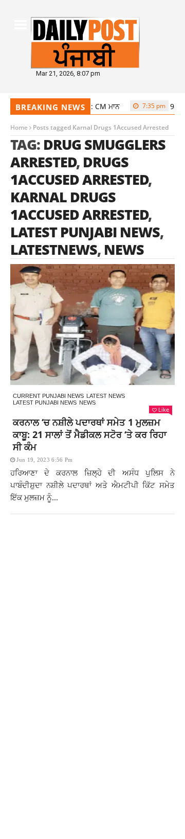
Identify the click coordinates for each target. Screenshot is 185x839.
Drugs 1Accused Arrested (79, 170)
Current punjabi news (48, 396)
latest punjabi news (85, 231)
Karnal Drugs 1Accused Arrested (79, 205)
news (124, 249)
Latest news (105, 396)
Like (163, 409)
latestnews (53, 249)
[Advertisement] (92, 636)
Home (19, 127)
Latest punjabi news (45, 402)
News (87, 402)
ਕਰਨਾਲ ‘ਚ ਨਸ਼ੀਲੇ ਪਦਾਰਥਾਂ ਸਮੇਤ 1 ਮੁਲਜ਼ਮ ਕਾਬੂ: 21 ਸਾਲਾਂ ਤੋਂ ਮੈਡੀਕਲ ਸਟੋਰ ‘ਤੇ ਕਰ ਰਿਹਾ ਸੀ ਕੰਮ (89, 434)
